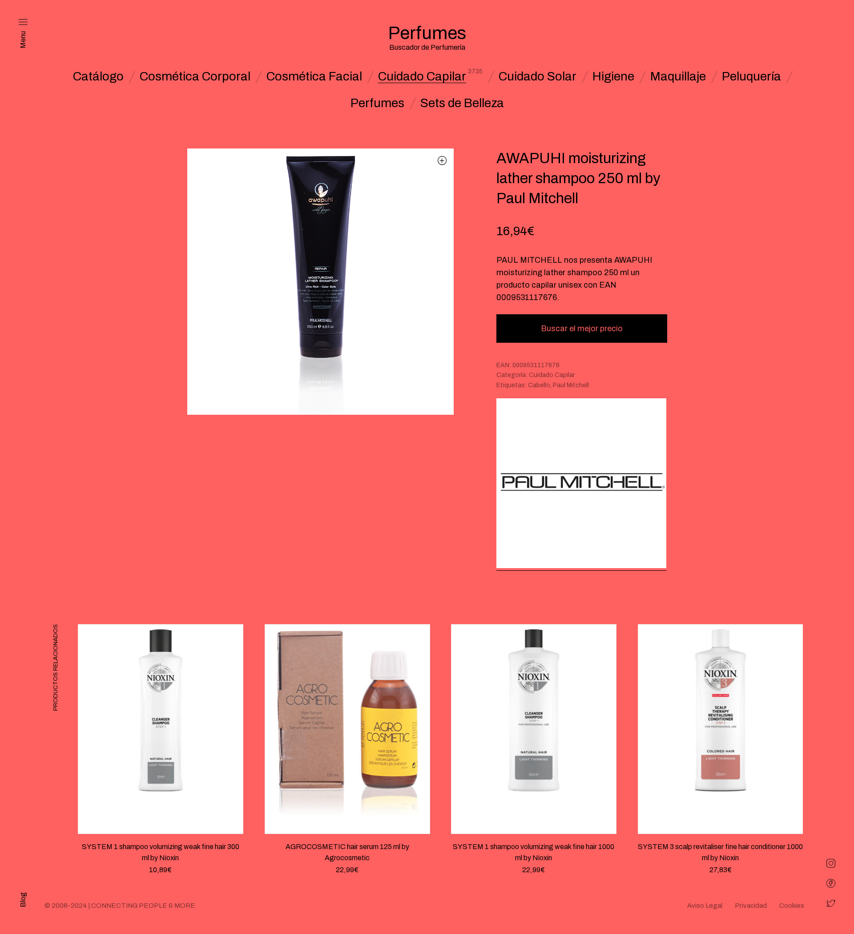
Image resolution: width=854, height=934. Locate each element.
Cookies (791, 905)
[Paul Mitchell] (581, 484)
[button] (442, 160)
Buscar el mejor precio (582, 328)
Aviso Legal (704, 905)
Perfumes (377, 103)
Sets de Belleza (462, 103)
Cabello (539, 385)
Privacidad (751, 905)
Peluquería (751, 76)
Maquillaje (678, 76)
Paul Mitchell (571, 385)
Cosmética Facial (314, 76)
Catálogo (98, 76)
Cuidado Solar (537, 76)
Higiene (613, 76)
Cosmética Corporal (195, 76)
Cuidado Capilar (422, 76)
